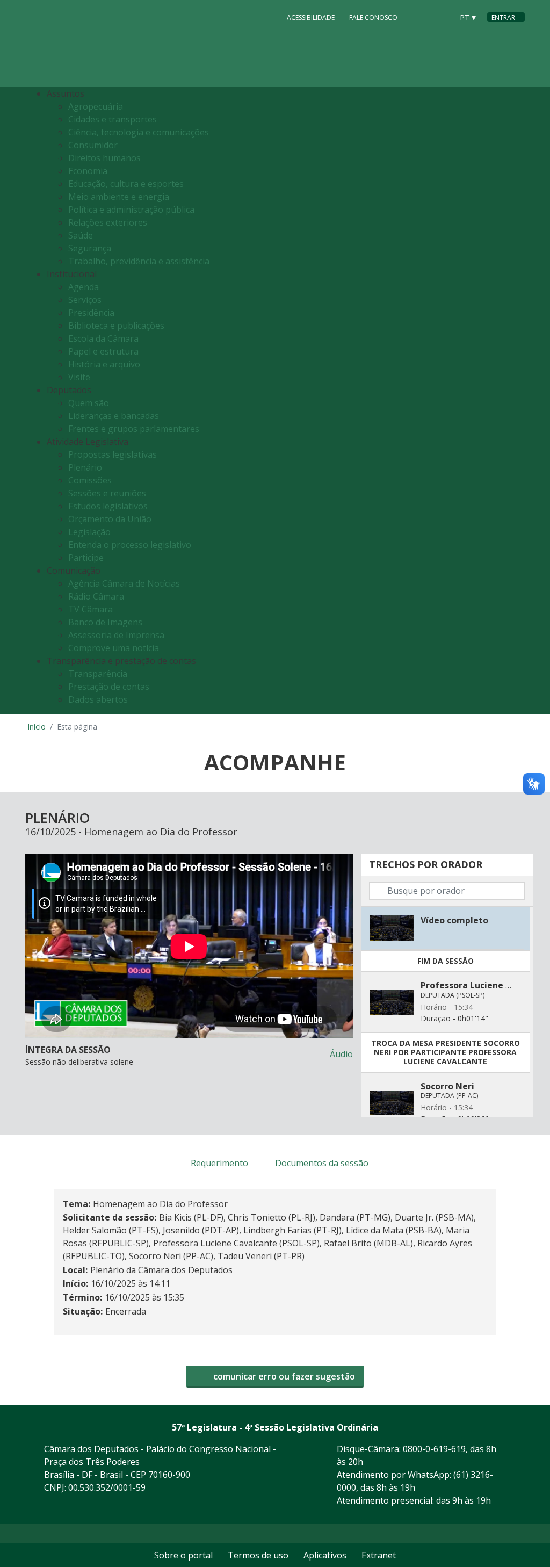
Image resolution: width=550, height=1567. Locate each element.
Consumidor (93, 145)
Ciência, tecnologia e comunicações (138, 132)
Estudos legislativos (108, 506)
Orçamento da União (109, 519)
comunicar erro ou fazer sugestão (283, 1376)
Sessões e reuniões (107, 493)
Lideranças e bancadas (113, 416)
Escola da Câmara (103, 338)
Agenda (83, 287)
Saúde (80, 235)
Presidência (91, 313)
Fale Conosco (373, 17)
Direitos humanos (104, 158)
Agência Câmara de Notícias (124, 583)
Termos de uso (258, 1555)
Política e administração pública (131, 209)
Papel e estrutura (103, 351)
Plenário (85, 467)
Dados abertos (98, 699)
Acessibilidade (311, 17)
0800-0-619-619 (434, 1449)
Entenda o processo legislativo (129, 545)
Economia (87, 171)
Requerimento (219, 1163)
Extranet (378, 1555)
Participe (86, 558)
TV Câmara (90, 609)
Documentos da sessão (321, 1163)
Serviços (85, 300)
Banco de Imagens (105, 622)
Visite (79, 377)
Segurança (89, 248)
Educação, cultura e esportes (126, 184)
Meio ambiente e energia (118, 197)
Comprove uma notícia (113, 648)
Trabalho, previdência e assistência (138, 261)
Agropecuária (95, 106)
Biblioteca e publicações (116, 325)
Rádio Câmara (96, 596)
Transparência (97, 674)
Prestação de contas (108, 686)
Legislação (89, 532)
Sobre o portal (183, 1555)
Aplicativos (324, 1555)
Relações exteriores (107, 222)
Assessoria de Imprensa (116, 635)
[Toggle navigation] (514, 401)
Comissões (90, 480)
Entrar (503, 17)
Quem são (88, 403)
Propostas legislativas (112, 454)
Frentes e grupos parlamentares (133, 429)
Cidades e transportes (112, 119)
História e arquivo (104, 364)
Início (36, 726)
